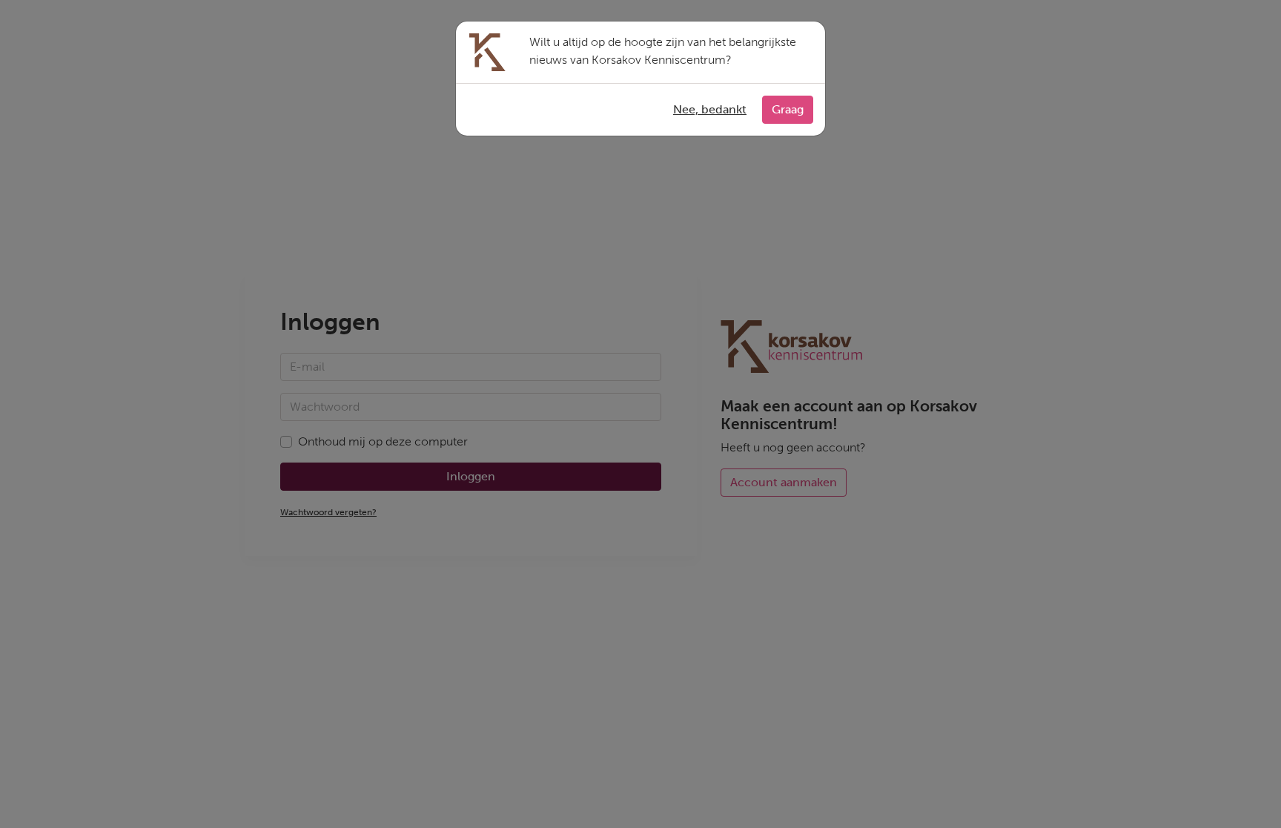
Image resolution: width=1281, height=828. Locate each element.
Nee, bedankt (710, 109)
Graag (788, 109)
